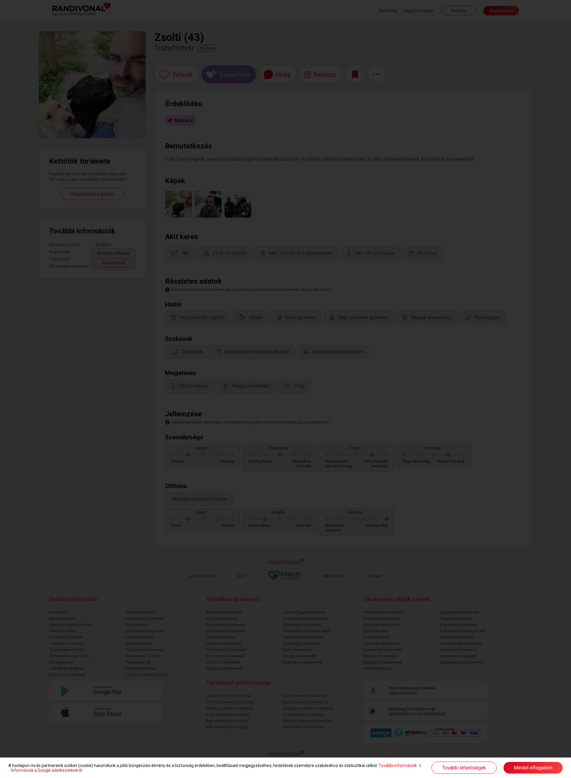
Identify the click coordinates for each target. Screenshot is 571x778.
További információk (398, 765)
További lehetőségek (464, 768)
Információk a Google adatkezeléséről (46, 770)
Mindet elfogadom (533, 768)
